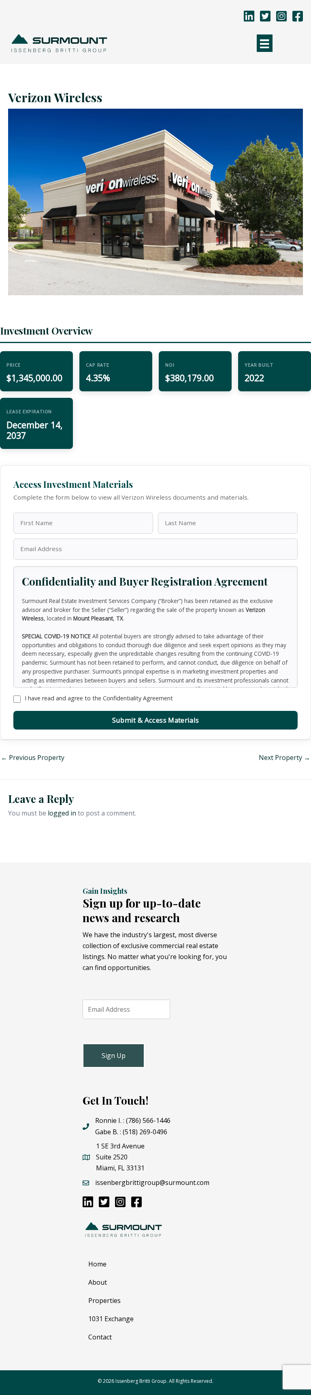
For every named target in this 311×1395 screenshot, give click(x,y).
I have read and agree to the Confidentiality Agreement (99, 698)
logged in (62, 813)
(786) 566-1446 (148, 1120)
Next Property (284, 757)
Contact (100, 1337)
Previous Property (32, 757)
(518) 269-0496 (145, 1131)
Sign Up (114, 1055)
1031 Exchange (111, 1318)
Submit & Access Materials (155, 720)
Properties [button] (104, 1300)
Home (97, 1264)
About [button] (97, 1282)
